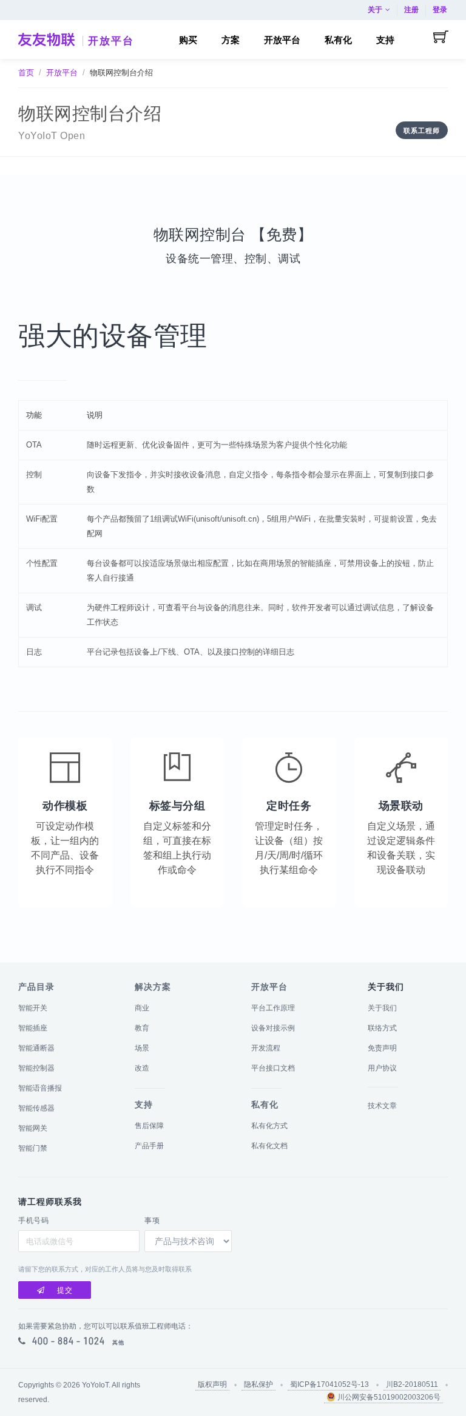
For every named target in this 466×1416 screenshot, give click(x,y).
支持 (144, 1104)
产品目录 (36, 987)
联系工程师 (422, 130)
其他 (118, 1342)
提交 (65, 1290)
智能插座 (32, 1028)
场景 (142, 1048)
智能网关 (32, 1128)
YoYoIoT (95, 1385)
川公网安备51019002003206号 (388, 1397)
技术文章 (382, 1105)
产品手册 (149, 1146)
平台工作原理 (273, 1008)
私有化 (265, 1104)
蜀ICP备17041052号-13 (329, 1384)
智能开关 (32, 1008)
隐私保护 (258, 1384)
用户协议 (382, 1068)
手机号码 (33, 1220)
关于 (375, 9)
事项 (152, 1220)
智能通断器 (36, 1048)
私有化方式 (269, 1126)
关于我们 (382, 1008)
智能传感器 (36, 1108)
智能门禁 (32, 1148)
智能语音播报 (40, 1088)
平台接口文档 (273, 1068)
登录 (440, 9)
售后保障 (149, 1126)
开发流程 (265, 1048)
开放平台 (111, 41)
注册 (411, 9)
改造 (142, 1068)
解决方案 (153, 987)
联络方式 (382, 1028)
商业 (142, 1008)
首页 (26, 72)
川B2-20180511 (412, 1384)
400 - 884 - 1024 (68, 1340)
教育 (142, 1028)
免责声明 (382, 1048)
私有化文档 (269, 1146)
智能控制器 (36, 1068)
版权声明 (212, 1384)
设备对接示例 (273, 1028)
